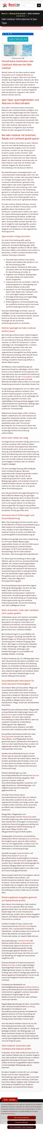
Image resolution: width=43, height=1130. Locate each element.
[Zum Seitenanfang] (39, 1127)
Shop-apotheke (8, 736)
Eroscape (11, 965)
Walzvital (26, 817)
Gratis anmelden (10, 1099)
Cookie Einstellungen (21, 1122)
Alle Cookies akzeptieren (21, 1118)
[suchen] (34, 5)
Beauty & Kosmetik (18, 13)
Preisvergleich (27, 377)
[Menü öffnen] (39, 5)
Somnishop (34, 839)
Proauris (21, 856)
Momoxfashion (33, 987)
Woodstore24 (24, 926)
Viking (32, 1006)
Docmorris (8, 714)
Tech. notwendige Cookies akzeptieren (21, 1127)
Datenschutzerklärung (8, 1113)
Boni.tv (5, 13)
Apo (28, 797)
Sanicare (35, 775)
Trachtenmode (23, 941)
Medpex (5, 756)
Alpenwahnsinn (28, 943)
